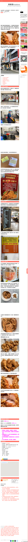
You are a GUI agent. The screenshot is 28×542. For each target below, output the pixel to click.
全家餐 (16, 527)
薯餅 (6, 534)
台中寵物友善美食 (11, 526)
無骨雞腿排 (7, 532)
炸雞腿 (12, 532)
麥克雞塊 (15, 532)
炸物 (10, 530)
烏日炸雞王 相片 (14, 531)
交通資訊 (4, 84)
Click (27, 271)
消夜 (10, 532)
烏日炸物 (11, 527)
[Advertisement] (10, 19)
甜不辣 (5, 527)
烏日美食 (9, 531)
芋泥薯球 (13, 534)
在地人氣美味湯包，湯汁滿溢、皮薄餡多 (9, 439)
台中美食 (2, 12)
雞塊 (10, 528)
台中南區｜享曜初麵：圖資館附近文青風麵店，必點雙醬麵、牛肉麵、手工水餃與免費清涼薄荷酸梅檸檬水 (10, 494)
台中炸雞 (8, 535)
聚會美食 (7, 528)
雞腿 (14, 527)
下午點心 (5, 535)
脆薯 (2, 535)
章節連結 (2, 75)
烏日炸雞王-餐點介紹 (5, 79)
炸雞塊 (10, 534)
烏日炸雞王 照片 (14, 530)
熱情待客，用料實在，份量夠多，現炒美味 (9, 430)
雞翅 (8, 530)
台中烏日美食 (5, 530)
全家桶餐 (12, 535)
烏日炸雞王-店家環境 (5, 77)
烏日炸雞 (8, 527)
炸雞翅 (4, 534)
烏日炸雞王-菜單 (5, 78)
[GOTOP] (17, 541)
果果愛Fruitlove (14, 4)
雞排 (8, 534)
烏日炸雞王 (8, 443)
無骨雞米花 (5, 531)
